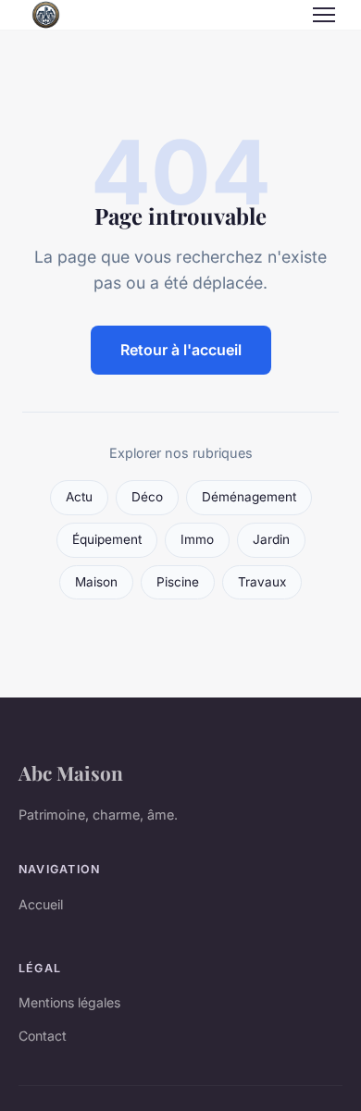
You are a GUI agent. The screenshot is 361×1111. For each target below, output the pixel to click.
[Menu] (323, 15)
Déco (147, 496)
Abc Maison (71, 772)
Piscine (177, 581)
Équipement (107, 539)
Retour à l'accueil (181, 349)
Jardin (271, 539)
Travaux (262, 581)
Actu (79, 496)
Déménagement (249, 496)
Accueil (41, 904)
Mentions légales (69, 1002)
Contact (43, 1035)
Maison (96, 581)
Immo (197, 539)
